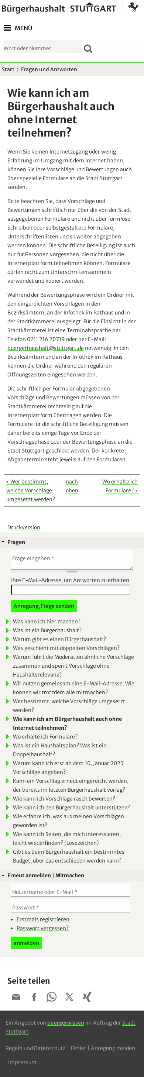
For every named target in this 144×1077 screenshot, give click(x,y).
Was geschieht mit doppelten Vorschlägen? (66, 648)
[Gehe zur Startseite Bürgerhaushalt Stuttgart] (70, 7)
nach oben (72, 486)
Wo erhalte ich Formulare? (45, 736)
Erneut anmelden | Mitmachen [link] (45, 875)
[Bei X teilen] (69, 998)
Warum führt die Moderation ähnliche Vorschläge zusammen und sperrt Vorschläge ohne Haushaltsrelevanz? (73, 666)
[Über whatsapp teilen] (52, 998)
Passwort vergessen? (43, 928)
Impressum (22, 1062)
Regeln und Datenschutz (35, 1048)
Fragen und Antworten (49, 69)
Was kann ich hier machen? (46, 621)
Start (8, 69)
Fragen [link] (16, 542)
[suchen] (88, 48)
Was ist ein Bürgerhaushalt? (47, 630)
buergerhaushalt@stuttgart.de (45, 348)
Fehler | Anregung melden (103, 1048)
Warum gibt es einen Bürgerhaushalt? (59, 639)
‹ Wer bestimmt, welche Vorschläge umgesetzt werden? (30, 490)
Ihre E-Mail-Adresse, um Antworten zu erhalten (70, 580)
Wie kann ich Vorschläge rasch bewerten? (64, 798)
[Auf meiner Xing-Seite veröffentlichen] (87, 998)
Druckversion (23, 527)
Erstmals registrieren (43, 919)
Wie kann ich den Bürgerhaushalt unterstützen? (71, 807)
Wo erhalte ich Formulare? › (120, 486)
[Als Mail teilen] (16, 998)
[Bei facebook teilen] (34, 998)
